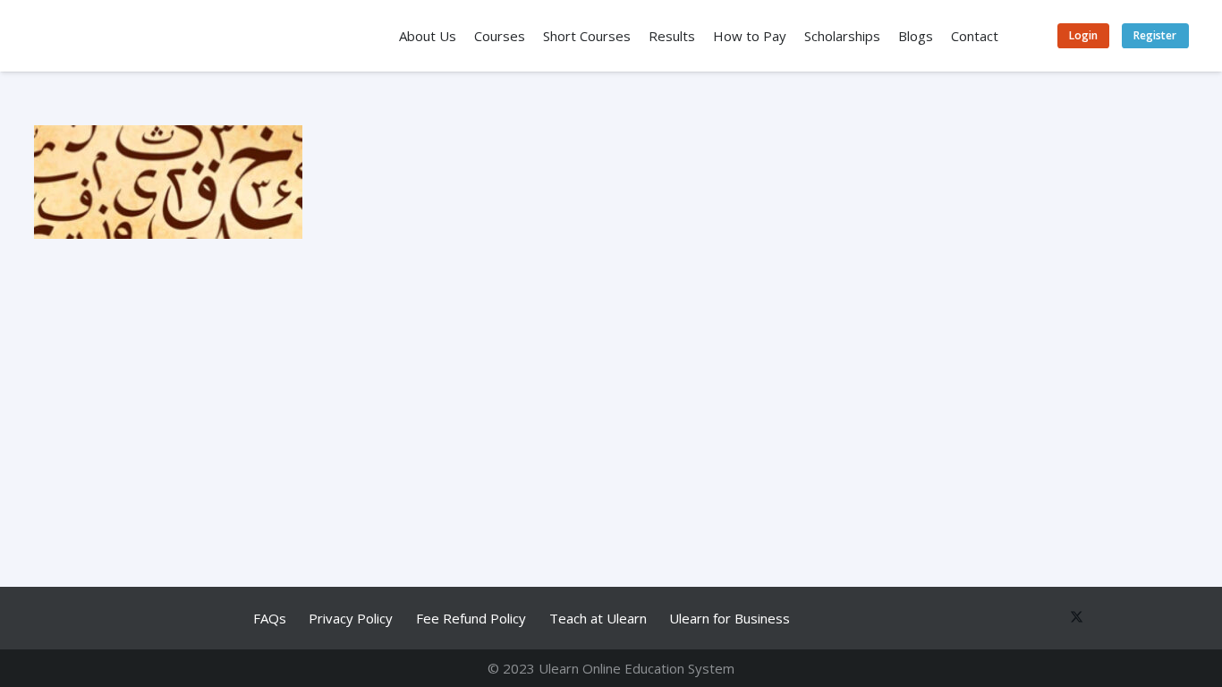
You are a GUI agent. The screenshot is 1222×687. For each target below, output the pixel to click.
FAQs (269, 618)
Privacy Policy (351, 618)
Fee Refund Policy (471, 618)
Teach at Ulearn (598, 618)
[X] (1072, 618)
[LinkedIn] (1139, 618)
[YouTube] (1105, 618)
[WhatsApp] (1005, 618)
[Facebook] (1038, 618)
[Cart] (1028, 35)
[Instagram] (1172, 618)
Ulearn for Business (729, 618)
